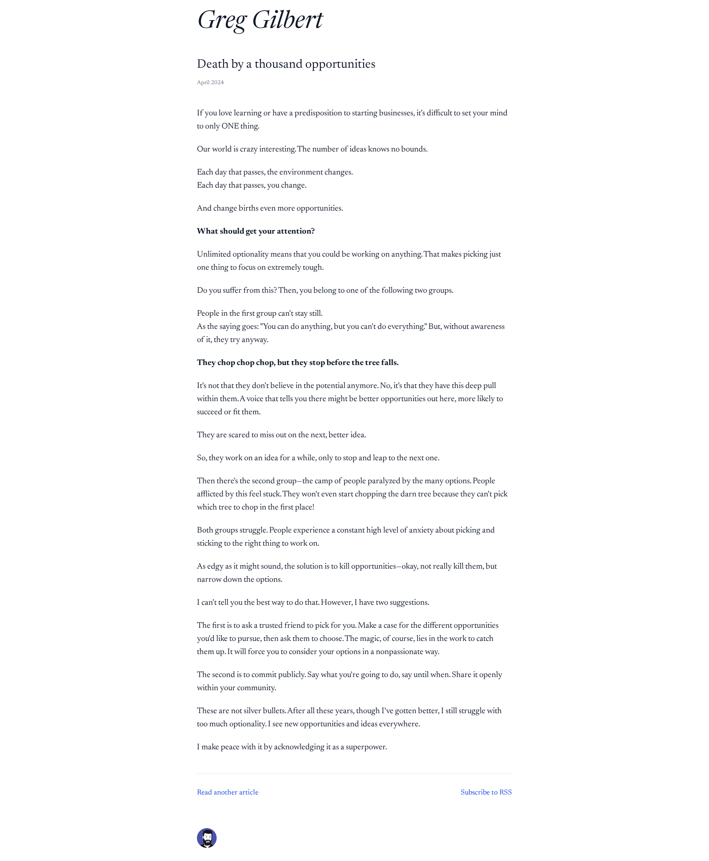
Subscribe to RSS (486, 793)
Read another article (227, 793)
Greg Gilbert (260, 22)
